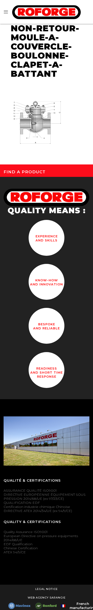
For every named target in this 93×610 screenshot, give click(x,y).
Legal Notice (46, 589)
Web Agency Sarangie (47, 597)
